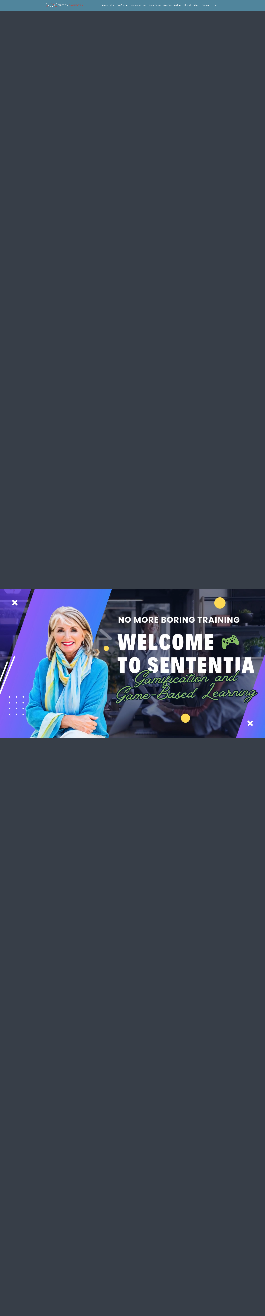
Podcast (177, 5)
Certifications (122, 5)
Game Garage (155, 5)
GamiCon (167, 5)
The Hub (187, 5)
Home (105, 5)
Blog (112, 5)
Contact (205, 5)
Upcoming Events (138, 5)
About (196, 5)
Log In (215, 5)
